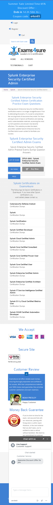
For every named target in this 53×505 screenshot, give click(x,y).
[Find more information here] (30, 469)
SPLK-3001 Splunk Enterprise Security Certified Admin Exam (31, 161)
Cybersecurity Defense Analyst (22, 204)
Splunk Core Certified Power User (24, 256)
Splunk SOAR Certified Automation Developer (24, 313)
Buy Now (35, 169)
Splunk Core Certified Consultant (23, 247)
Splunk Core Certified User (21, 265)
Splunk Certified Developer (21, 230)
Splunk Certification (18, 221)
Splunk (12, 90)
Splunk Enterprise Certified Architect (25, 282)
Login (15, 23)
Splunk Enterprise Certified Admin (24, 273)
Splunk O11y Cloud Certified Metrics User (25, 302)
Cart (30, 65)
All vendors (27, 59)
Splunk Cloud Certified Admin (22, 239)
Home (13, 59)
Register (14, 29)
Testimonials (16, 65)
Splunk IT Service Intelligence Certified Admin (26, 291)
